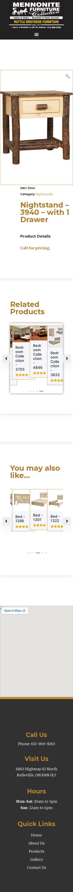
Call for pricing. (35, 248)
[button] (36, 34)
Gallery (36, 859)
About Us (36, 843)
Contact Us (36, 867)
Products (36, 851)
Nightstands (44, 194)
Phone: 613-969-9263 (36, 743)
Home (36, 835)
